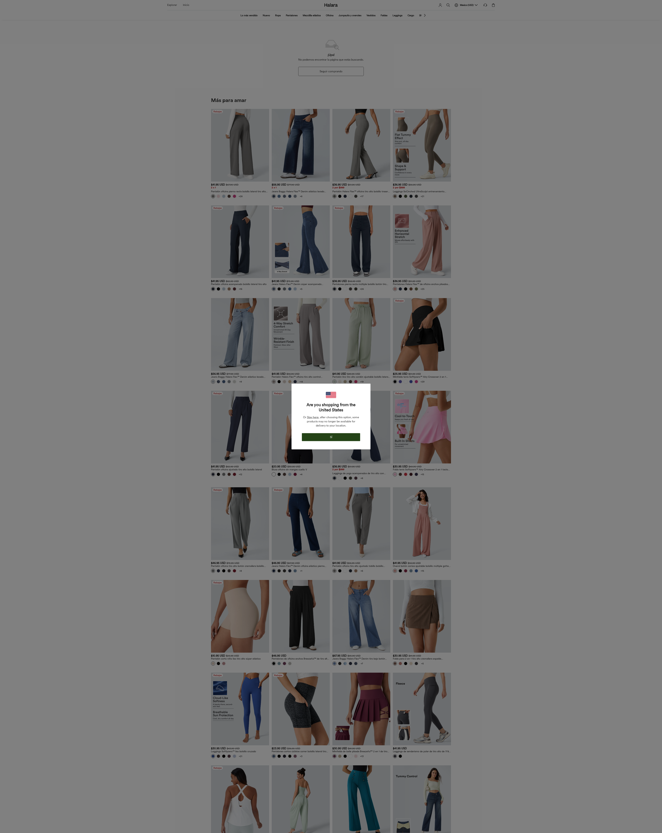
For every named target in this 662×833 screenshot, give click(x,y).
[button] (331, 395)
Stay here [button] (313, 417)
